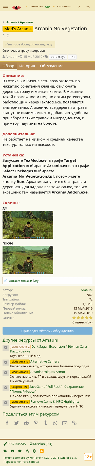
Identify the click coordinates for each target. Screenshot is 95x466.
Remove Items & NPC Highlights (45, 401)
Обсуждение (51, 65)
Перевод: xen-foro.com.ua (21, 461)
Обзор (8, 65)
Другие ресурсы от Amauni (30, 340)
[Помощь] (34, 451)
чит (72, 56)
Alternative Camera (35, 361)
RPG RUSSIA (16, 444)
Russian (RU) (42, 444)
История (27, 65)
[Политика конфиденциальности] (27, 451)
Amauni (11, 56)
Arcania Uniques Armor (38, 371)
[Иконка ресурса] (6, 348)
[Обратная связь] (12, 451)
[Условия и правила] (20, 451)
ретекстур (58, 56)
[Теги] (5, 451)
